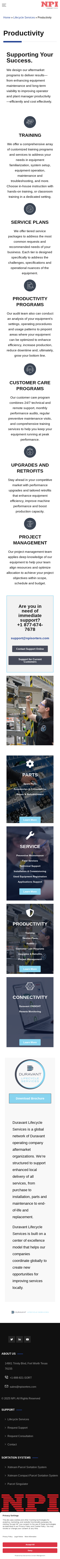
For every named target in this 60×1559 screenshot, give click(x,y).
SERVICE (30, 846)
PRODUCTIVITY (30, 923)
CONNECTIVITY (30, 997)
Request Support (18, 1427)
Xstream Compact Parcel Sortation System (33, 1475)
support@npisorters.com (30, 638)
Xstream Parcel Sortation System (27, 1467)
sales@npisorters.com (23, 1386)
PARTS (30, 774)
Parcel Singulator (18, 1484)
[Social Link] (11, 1339)
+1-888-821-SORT (21, 1377)
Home (6, 17)
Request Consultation (20, 1436)
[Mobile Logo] (49, 5)
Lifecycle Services (24, 17)
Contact (12, 1444)
